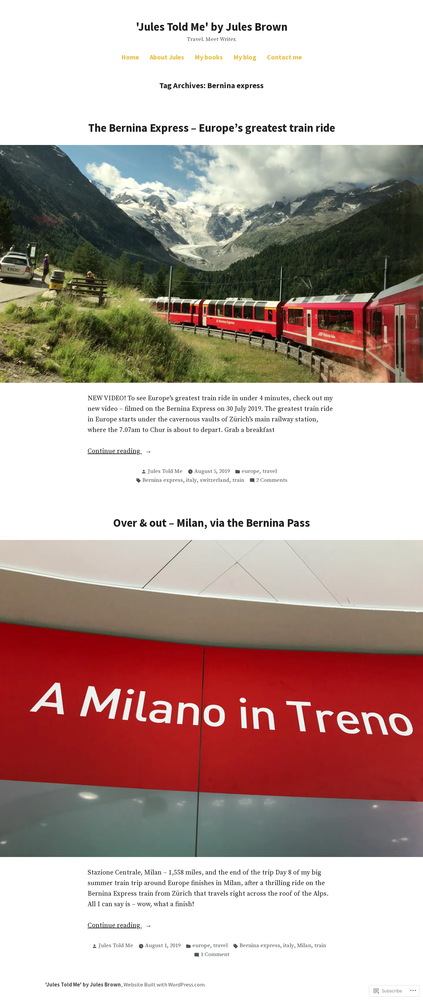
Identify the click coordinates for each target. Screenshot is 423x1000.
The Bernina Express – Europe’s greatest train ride (211, 128)
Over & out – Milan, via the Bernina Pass (211, 523)
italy (191, 480)
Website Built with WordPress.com (164, 984)
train (238, 480)
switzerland (214, 480)
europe (250, 471)
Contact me (284, 57)
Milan (304, 945)
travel (269, 471)
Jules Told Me (165, 471)
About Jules (167, 57)
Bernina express (162, 480)
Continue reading (115, 452)
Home (130, 57)
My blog (244, 57)
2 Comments (272, 481)
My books (209, 57)
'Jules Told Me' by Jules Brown (212, 26)
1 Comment (215, 955)
